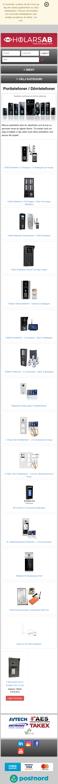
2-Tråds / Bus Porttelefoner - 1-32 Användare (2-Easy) (29, 440)
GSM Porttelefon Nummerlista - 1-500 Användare (29, 236)
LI (21, 743)
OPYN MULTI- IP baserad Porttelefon (29, 508)
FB (36, 743)
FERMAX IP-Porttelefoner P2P (29, 576)
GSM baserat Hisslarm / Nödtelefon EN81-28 (29, 610)
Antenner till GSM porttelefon (29, 644)
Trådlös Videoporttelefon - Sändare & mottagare (29, 304)
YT (21, 751)
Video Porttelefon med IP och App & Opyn (29, 270)
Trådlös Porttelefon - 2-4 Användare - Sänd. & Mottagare (29, 372)
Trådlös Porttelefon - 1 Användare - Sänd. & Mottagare (29, 338)
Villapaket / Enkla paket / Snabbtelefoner (29, 406)
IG (28, 743)
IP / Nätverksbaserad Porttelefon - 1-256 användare (29, 542)
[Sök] (42, 59)
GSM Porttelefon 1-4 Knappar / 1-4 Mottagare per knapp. (29, 167)
